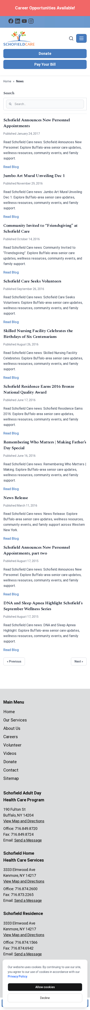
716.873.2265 (22, 894)
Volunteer (12, 745)
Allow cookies (45, 987)
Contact (10, 770)
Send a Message (28, 840)
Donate (45, 53)
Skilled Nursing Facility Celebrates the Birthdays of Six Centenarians (38, 334)
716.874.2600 (26, 889)
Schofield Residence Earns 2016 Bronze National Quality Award (38, 389)
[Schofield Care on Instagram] (30, 21)
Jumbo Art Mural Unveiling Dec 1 (34, 176)
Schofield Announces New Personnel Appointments (36, 123)
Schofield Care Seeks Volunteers (32, 281)
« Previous (14, 661)
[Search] (71, 38)
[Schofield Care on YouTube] (24, 21)
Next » (79, 661)
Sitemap (11, 778)
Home (7, 81)
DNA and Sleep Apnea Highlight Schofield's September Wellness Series (43, 606)
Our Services (15, 720)
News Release (15, 498)
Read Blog (11, 167)
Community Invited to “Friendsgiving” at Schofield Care (40, 228)
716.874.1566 (26, 942)
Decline (45, 998)
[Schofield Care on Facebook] (10, 21)
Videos (9, 753)
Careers (10, 736)
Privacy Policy (17, 976)
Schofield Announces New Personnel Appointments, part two (36, 550)
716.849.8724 (22, 834)
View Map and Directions (23, 821)
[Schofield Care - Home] (35, 38)
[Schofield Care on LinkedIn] (17, 21)
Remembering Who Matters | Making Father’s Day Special (44, 445)
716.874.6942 (22, 948)
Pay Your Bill (45, 64)
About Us (11, 728)
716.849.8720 (26, 828)
